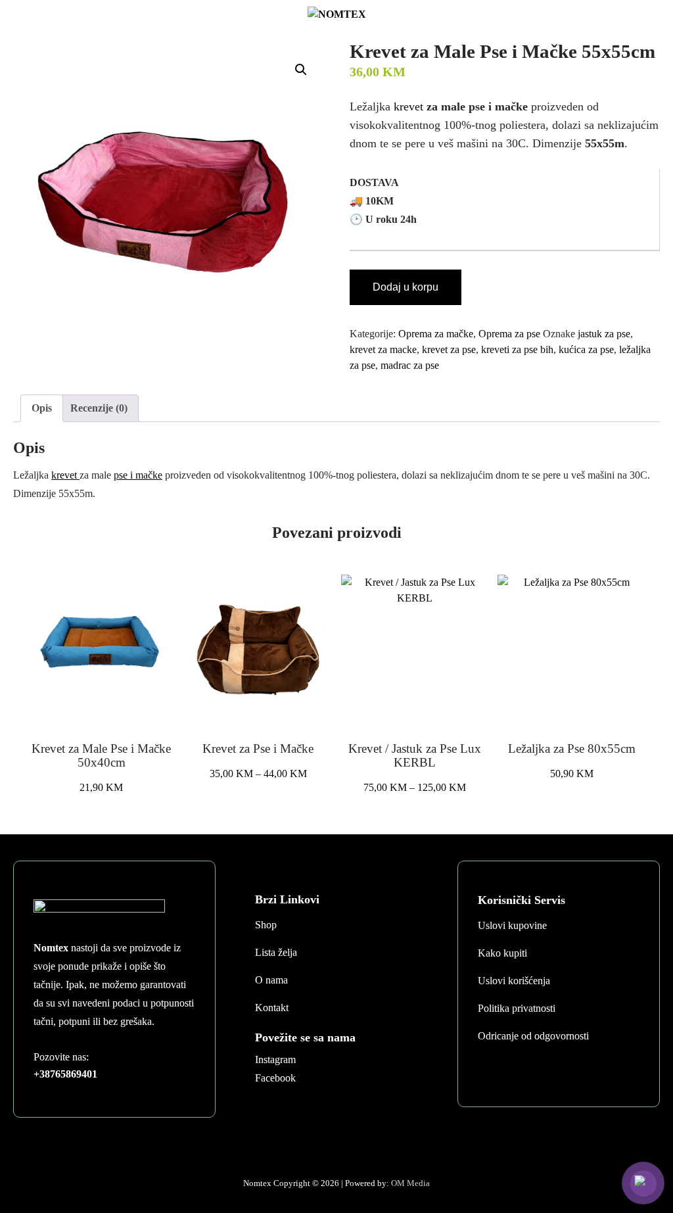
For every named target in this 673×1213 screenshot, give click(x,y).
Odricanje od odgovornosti (533, 1035)
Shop (266, 924)
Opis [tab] (42, 408)
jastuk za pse (604, 333)
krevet (410, 106)
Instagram (275, 1059)
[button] (301, 70)
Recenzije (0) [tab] (99, 408)
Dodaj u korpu (405, 287)
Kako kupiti (502, 953)
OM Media (410, 1183)
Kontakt (272, 1007)
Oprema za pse (509, 333)
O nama (271, 980)
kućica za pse (586, 349)
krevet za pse (449, 349)
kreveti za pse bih (517, 349)
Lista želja (276, 952)
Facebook (275, 1077)
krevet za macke (383, 349)
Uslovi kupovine (512, 925)
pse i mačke (138, 475)
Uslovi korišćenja (514, 980)
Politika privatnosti (516, 1008)
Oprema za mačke (435, 333)
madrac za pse (410, 365)
